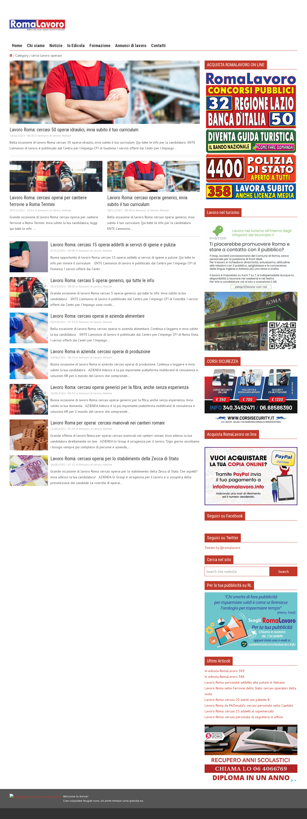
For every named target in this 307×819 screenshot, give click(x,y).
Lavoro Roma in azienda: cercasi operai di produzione (100, 351)
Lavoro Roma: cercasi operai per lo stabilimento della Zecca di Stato (114, 458)
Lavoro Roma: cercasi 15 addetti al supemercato (239, 711)
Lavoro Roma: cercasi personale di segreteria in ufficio (244, 717)
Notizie (55, 45)
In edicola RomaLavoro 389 (224, 671)
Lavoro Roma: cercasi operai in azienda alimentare (97, 316)
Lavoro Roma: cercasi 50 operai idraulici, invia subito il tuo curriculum (74, 130)
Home (17, 45)
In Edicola (76, 45)
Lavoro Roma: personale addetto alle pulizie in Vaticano (245, 682)
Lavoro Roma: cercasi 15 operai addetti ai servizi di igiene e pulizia (113, 245)
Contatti (158, 45)
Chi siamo (36, 45)
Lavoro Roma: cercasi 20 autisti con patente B (237, 700)
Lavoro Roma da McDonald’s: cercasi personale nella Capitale (249, 705)
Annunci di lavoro (130, 45)
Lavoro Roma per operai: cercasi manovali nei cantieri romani (107, 423)
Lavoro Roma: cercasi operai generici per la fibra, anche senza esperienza (119, 387)
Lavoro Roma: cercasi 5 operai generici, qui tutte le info (102, 280)
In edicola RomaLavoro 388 (224, 676)
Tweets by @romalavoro (222, 548)
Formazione (99, 45)
